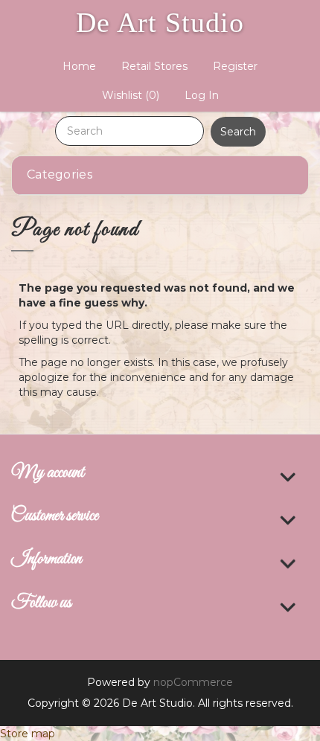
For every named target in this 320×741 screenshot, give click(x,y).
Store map (27, 733)
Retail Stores (154, 66)
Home (79, 66)
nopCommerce (193, 682)
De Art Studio (160, 22)
